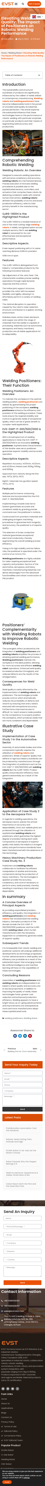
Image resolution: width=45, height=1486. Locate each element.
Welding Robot (15, 53)
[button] (16, 4)
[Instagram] (17, 1389)
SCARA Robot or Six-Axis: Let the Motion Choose (21, 1151)
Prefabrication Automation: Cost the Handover (21, 1129)
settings (27, 1478)
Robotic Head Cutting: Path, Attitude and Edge (19, 1140)
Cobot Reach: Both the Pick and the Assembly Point (21, 1185)
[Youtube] (12, 1389)
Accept (7, 1482)
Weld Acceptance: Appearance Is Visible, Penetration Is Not (22, 1173)
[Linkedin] (8, 1389)
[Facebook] (3, 1389)
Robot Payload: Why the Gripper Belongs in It (21, 1162)
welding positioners (14, 1018)
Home (4, 53)
